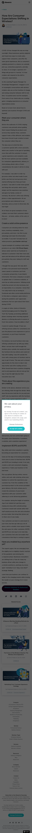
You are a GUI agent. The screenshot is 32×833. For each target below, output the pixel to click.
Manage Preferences (16, 424)
